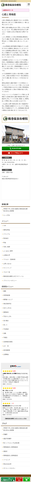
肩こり (5, 325)
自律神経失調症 (8, 341)
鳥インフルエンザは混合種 (11, 443)
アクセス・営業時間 (9, 259)
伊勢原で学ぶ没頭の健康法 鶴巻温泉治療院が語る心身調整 (15, 210)
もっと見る (6, 215)
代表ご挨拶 (6, 246)
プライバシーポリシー (10, 280)
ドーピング (6, 459)
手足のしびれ (7, 316)
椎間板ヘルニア (8, 299)
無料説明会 (6, 230)
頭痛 (4, 333)
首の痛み (6, 320)
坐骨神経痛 (6, 295)
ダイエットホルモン (9, 468)
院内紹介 (6, 238)
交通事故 (6, 354)
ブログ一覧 (6, 272)
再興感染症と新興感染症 (10, 447)
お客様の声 (6, 255)
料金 (4, 242)
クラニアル (6, 234)
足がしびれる (7, 308)
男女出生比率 (7, 464)
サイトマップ (7, 268)
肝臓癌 (5, 434)
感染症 (5, 451)
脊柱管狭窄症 (7, 303)
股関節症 (6, 312)
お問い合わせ (7, 263)
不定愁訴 (6, 329)
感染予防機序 (7, 438)
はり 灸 (6, 346)
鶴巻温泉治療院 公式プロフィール (13, 276)
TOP (4, 225)
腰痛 (4, 291)
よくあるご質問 (8, 251)
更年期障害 (6, 350)
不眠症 (5, 337)
